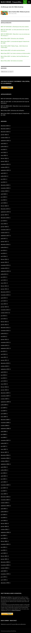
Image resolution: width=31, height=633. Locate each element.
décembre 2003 (5, 496)
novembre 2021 (5, 164)
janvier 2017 (4, 241)
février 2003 (4, 523)
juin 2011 (3, 351)
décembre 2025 (5, 125)
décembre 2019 (5, 209)
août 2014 (3, 298)
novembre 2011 (5, 342)
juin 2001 (3, 547)
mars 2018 (3, 223)
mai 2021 (3, 182)
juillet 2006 (4, 470)
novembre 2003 (5, 499)
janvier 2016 (4, 262)
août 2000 (3, 571)
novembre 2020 (5, 188)
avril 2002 (3, 538)
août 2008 (3, 431)
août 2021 (3, 173)
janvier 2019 (4, 214)
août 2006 (3, 467)
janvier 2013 (4, 324)
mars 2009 (3, 416)
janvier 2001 (4, 559)
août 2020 (3, 194)
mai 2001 (3, 550)
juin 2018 (3, 220)
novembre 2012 (5, 330)
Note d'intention (16, 610)
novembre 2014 (5, 295)
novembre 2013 (5, 309)
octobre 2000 (4, 568)
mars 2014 (3, 304)
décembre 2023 (5, 131)
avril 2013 (3, 318)
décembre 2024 (5, 128)
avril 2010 (3, 381)
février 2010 (4, 387)
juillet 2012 (4, 333)
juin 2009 (3, 407)
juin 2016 (3, 250)
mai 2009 (3, 410)
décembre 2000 (5, 562)
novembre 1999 (5, 574)
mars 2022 (3, 155)
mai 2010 (3, 378)
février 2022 (4, 158)
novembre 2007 (5, 440)
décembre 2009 (5, 393)
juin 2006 (3, 473)
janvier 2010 (4, 390)
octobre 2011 (4, 345)
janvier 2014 (4, 306)
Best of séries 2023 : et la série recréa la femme (13, 50)
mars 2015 (3, 283)
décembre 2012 (5, 327)
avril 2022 (3, 152)
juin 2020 (3, 197)
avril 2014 (3, 301)
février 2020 (4, 206)
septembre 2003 (5, 505)
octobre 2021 (4, 167)
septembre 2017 (5, 235)
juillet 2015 (4, 274)
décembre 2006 (5, 455)
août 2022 (3, 143)
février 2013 (4, 321)
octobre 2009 (4, 398)
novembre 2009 (5, 396)
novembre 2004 (5, 485)
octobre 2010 (4, 366)
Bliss (16, 13)
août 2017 (3, 238)
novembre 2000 (5, 565)
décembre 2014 (5, 292)
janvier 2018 (4, 226)
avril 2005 (3, 482)
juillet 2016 (4, 247)
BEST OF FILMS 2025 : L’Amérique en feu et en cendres (15, 26)
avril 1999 (3, 580)
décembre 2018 (5, 217)
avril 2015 (3, 280)
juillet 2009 (4, 404)
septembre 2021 (5, 170)
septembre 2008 (5, 428)
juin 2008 (3, 434)
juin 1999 (3, 577)
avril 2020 (3, 203)
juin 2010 (3, 375)
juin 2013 (3, 315)
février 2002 (4, 541)
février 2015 (4, 286)
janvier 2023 (4, 134)
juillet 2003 (4, 511)
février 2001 (4, 556)
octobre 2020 (4, 191)
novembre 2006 (5, 458)
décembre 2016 (5, 244)
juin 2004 (3, 488)
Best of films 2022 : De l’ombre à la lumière (12, 60)
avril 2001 (3, 553)
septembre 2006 (5, 464)
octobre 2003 (4, 502)
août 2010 (3, 372)
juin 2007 (3, 446)
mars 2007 (3, 449)
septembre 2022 (5, 140)
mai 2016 (3, 253)
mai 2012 (3, 336)
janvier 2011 (4, 360)
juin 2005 (3, 479)
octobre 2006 (4, 461)
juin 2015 (3, 277)
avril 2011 (3, 354)
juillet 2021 (4, 176)
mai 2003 (3, 517)
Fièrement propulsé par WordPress (8, 631)
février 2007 (4, 452)
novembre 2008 (5, 422)
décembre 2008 (5, 419)
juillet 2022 (4, 146)
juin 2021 (3, 179)
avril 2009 (3, 413)
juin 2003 (3, 514)
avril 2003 (3, 520)
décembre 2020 (5, 185)
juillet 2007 (4, 443)
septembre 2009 (5, 401)
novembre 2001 (5, 544)
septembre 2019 (5, 211)
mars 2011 (3, 357)
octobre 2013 (4, 312)
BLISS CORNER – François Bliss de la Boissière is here (12, 2)
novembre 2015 (5, 265)
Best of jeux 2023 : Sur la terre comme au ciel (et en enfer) (15, 53)
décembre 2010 (5, 363)
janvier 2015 (4, 289)
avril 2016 (3, 256)
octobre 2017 (4, 232)
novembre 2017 (5, 229)
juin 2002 (3, 535)
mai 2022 (3, 149)
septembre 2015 (5, 271)
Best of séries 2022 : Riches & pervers (19, 11)
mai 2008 (3, 437)
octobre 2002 (4, 529)
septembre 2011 (5, 348)
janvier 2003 (4, 526)
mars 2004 (3, 493)
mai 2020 (3, 200)
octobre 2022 (4, 137)
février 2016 (4, 259)
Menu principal (29, 2)
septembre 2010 (5, 369)
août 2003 (3, 508)
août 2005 (3, 476)
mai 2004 (3, 491)
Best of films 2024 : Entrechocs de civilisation (12, 38)
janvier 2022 (4, 161)
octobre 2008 (4, 425)
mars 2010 (3, 384)
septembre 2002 (5, 532)
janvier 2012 (4, 339)
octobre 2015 (4, 268)
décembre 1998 (5, 583)
